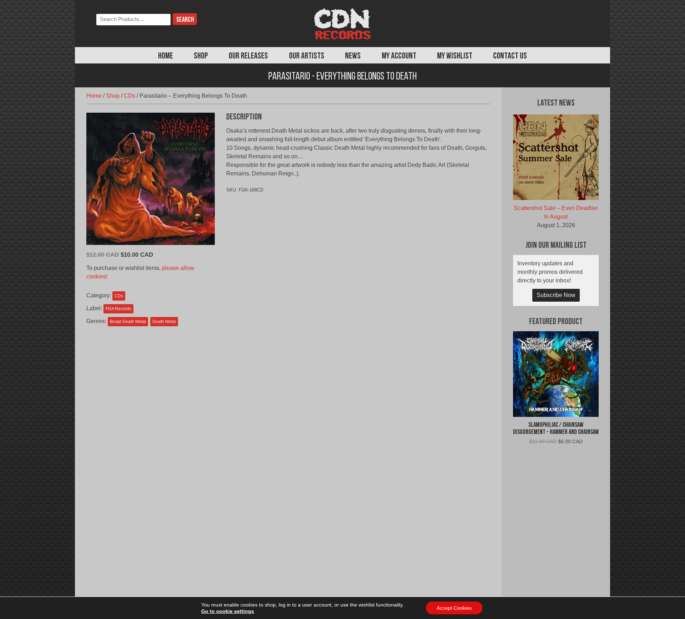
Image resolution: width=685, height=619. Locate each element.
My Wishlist (454, 56)
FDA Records (118, 308)
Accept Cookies (454, 608)
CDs (129, 96)
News (353, 56)
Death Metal (164, 321)
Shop (201, 56)
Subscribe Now (556, 295)
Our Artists (306, 56)
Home (165, 56)
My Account (399, 56)
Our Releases (248, 56)
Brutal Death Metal (128, 321)
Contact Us (510, 56)
